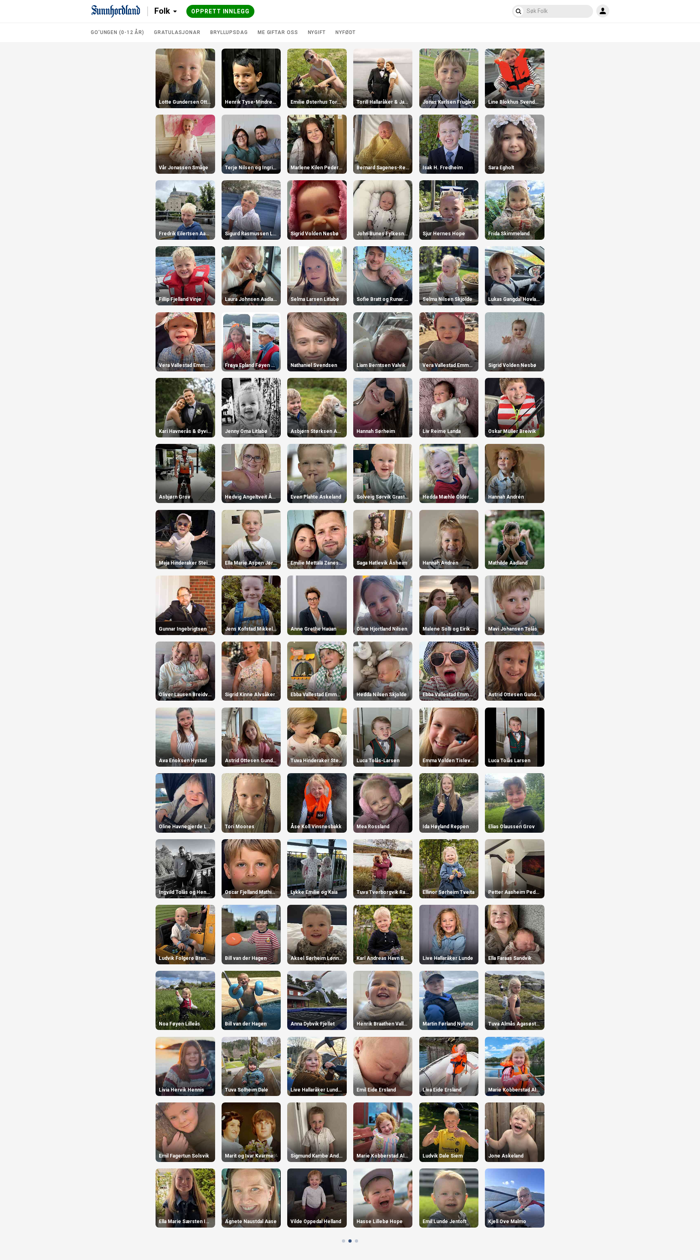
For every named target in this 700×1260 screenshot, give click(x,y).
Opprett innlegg (220, 11)
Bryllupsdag (229, 32)
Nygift (317, 32)
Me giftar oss (278, 32)
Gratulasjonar (177, 32)
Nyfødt (345, 32)
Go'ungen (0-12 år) (117, 32)
